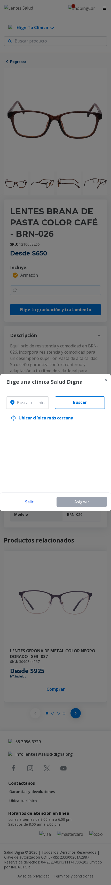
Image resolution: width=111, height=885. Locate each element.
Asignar (81, 502)
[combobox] (27, 402)
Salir (29, 502)
